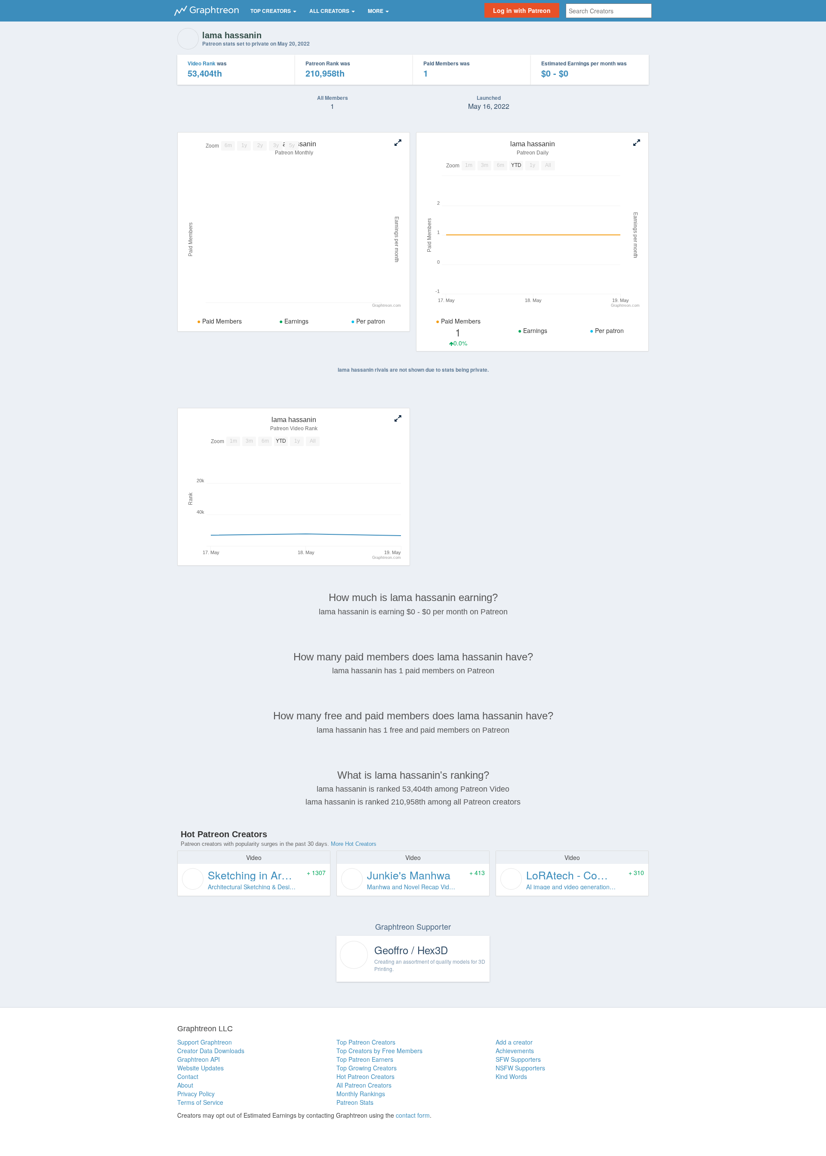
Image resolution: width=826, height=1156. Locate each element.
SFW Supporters (518, 1059)
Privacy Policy (196, 1093)
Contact (187, 1076)
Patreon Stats (354, 1102)
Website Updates (200, 1068)
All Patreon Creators (363, 1085)
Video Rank (202, 63)
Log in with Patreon (522, 10)
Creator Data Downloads (210, 1050)
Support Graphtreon (204, 1042)
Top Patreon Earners (364, 1059)
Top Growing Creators (366, 1068)
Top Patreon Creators (365, 1042)
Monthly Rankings (360, 1093)
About (185, 1085)
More (376, 11)
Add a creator (514, 1042)
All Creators (330, 11)
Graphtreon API (198, 1059)
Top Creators (271, 11)
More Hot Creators (353, 844)
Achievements (515, 1050)
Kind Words (511, 1076)
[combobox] (609, 10)
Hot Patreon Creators (365, 1076)
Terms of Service (200, 1102)
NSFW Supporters (520, 1068)
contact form (413, 1115)
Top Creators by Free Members (379, 1050)
